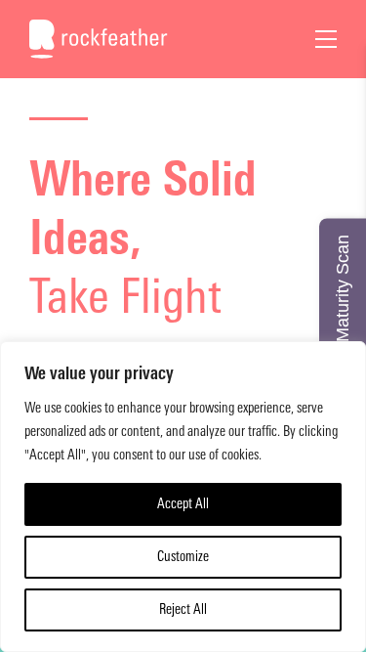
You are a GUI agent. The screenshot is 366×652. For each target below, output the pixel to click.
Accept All (183, 504)
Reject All (183, 609)
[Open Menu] (326, 39)
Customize (183, 556)
